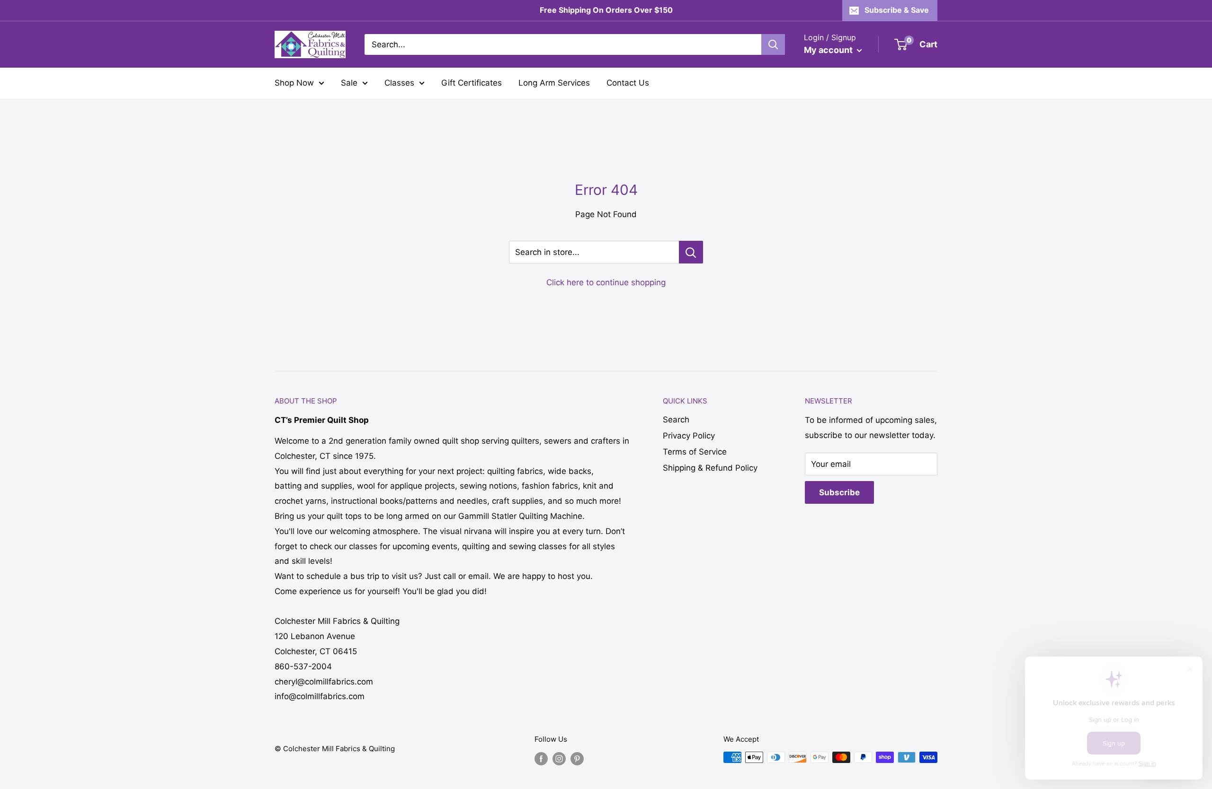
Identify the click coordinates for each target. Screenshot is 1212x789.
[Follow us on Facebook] (541, 758)
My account (829, 50)
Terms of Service (695, 451)
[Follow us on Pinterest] (577, 758)
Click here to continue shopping (606, 282)
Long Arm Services (554, 83)
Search (676, 419)
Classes (399, 83)
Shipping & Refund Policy (710, 468)
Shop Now (294, 83)
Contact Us (627, 83)
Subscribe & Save (896, 10)
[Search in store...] (691, 252)
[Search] (773, 44)
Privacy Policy (689, 435)
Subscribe (839, 492)
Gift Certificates (471, 83)
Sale (349, 83)
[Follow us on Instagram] (559, 758)
